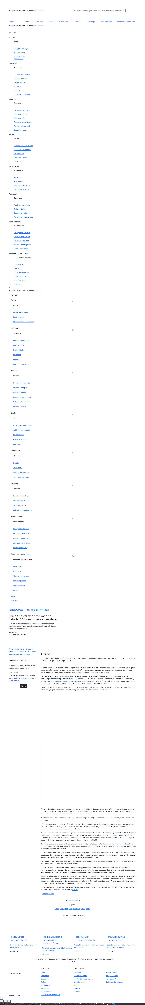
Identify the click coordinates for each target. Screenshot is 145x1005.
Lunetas (75, 890)
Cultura (17, 90)
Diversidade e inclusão (22, 110)
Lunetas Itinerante (80, 976)
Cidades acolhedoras (22, 75)
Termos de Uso (111, 979)
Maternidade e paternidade (19, 57)
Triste (88, 909)
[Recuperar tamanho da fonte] (5, 1001)
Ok (114, 1004)
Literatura (18, 268)
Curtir (57, 909)
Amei (70, 909)
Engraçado (64, 909)
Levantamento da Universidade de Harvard (119, 844)
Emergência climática (22, 233)
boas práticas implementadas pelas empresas (68, 681)
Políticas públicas (20, 78)
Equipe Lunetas (112, 976)
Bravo (83, 909)
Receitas (17, 177)
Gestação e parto (20, 158)
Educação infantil (20, 118)
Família (27, 22)
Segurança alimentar (22, 189)
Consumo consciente (22, 94)
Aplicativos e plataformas (23, 217)
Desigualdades (19, 82)
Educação (39, 22)
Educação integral (21, 114)
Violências (18, 86)
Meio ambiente (106, 22)
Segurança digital (20, 213)
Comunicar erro (48, 894)
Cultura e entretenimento (126, 22)
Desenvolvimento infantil (23, 146)
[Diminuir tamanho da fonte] (2, 1001)
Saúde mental (19, 154)
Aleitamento (18, 181)
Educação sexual (20, 130)
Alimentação (63, 22)
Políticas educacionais (22, 126)
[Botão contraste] (1, 998)
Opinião (77, 991)
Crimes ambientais (21, 248)
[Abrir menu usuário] (130, 10)
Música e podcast (20, 276)
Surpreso (76, 909)
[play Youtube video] (88, 776)
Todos (11, 22)
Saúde (51, 22)
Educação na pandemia (22, 122)
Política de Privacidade (114, 982)
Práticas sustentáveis (22, 237)
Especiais (14, 600)
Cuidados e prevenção (22, 150)
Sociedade (77, 22)
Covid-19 (17, 162)
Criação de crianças (21, 48)
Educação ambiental (21, 241)
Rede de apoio (19, 52)
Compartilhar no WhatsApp (19, 654)
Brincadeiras (18, 264)
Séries (13, 596)
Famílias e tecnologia (22, 205)
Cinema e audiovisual (22, 272)
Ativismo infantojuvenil (22, 245)
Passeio (17, 284)
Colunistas (77, 972)
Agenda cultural (20, 280)
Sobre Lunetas (111, 972)
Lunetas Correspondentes (83, 979)
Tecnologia (91, 22)
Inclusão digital (19, 209)
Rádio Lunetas (79, 982)
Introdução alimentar (22, 185)
